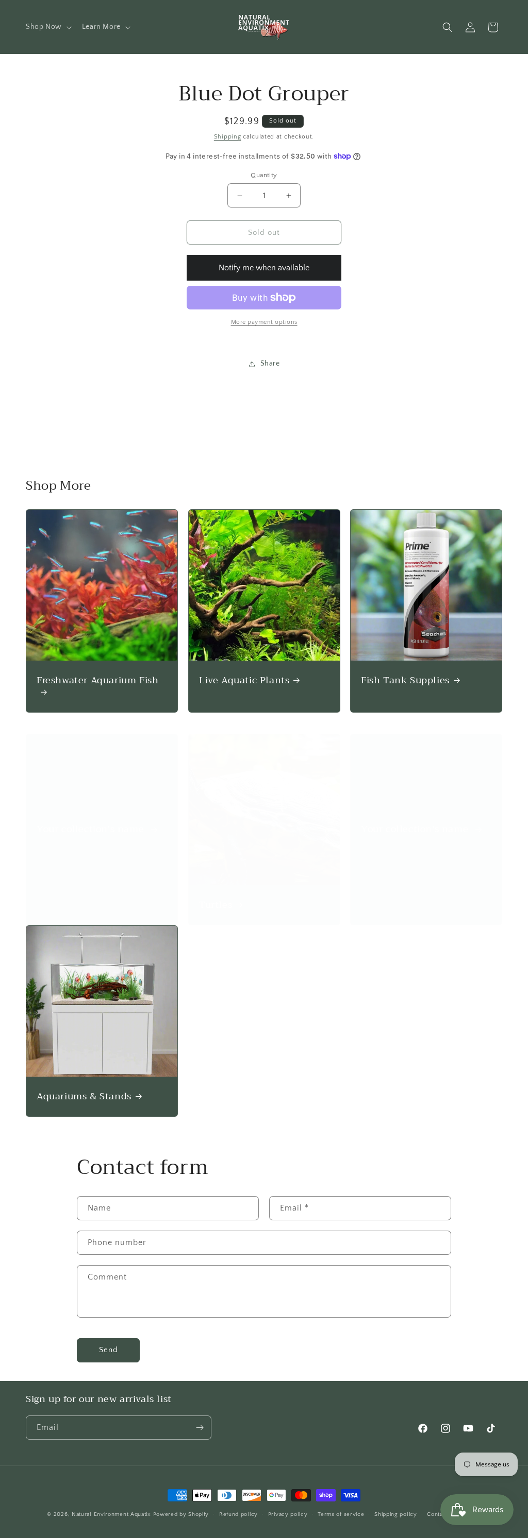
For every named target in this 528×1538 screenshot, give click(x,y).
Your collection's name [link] (92, 829)
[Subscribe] (199, 1427)
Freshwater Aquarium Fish (97, 681)
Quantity (264, 175)
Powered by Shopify (181, 1514)
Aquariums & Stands (84, 1096)
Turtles (215, 904)
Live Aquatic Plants (244, 680)
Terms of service (341, 1514)
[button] (48, 27)
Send (108, 1349)
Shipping (227, 136)
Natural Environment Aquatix (111, 1514)
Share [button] (270, 363)
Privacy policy (288, 1514)
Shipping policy (395, 1514)
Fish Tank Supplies (405, 680)
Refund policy (238, 1514)
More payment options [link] (264, 322)
